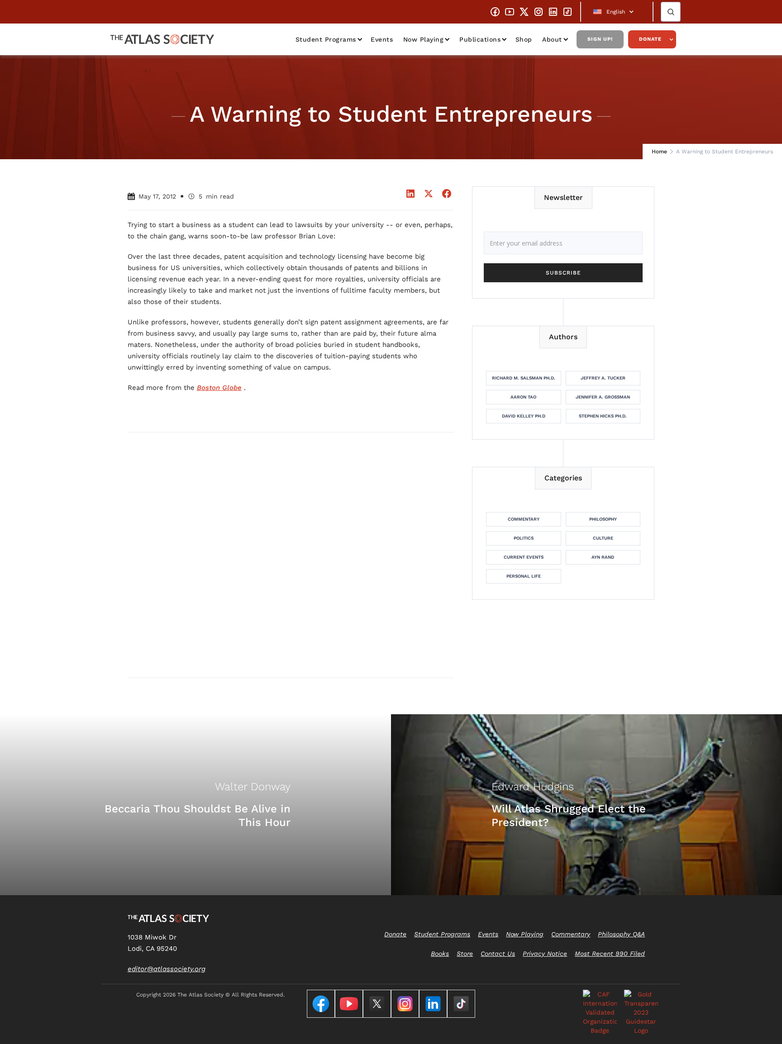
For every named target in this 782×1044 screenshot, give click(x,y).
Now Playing (423, 39)
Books (440, 953)
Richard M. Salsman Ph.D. (523, 377)
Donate (650, 39)
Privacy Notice (545, 953)
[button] (616, 12)
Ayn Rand (602, 557)
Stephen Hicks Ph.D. (603, 415)
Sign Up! (600, 39)
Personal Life (523, 576)
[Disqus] (291, 554)
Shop (523, 39)
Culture (603, 538)
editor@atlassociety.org (166, 969)
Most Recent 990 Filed (610, 953)
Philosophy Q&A (621, 934)
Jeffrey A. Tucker (603, 377)
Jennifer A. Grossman (603, 396)
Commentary (523, 519)
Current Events (524, 557)
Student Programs (326, 39)
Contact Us (498, 953)
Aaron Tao (523, 396)
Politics (524, 538)
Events (382, 39)
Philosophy (603, 519)
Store (465, 953)
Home (659, 151)
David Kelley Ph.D (523, 415)
